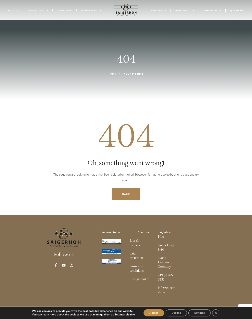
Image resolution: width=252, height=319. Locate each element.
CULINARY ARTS (64, 10)
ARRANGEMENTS (89, 10)
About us (143, 232)
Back (126, 194)
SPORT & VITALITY (182, 10)
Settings (119, 314)
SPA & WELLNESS (35, 10)
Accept (153, 313)
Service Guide (111, 232)
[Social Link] (56, 265)
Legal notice (141, 279)
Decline (176, 313)
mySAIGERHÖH (237, 10)
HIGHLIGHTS (156, 10)
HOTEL (11, 10)
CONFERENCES (210, 10)
